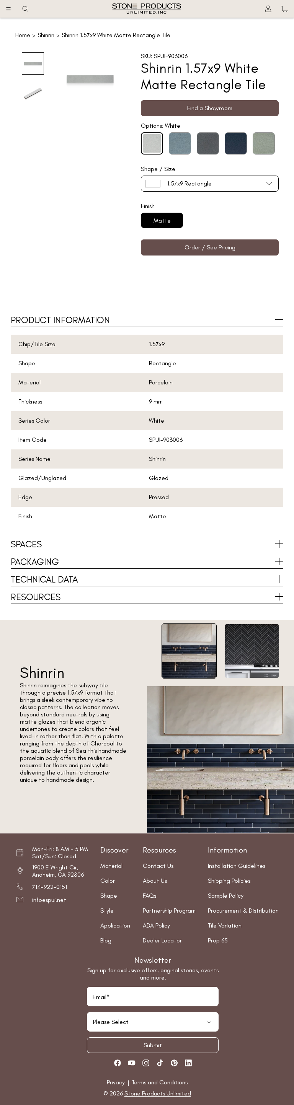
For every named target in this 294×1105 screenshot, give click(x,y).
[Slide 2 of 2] (252, 651)
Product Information (60, 319)
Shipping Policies (229, 880)
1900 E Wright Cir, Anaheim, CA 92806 (58, 871)
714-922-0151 (49, 886)
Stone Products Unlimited (157, 1093)
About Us (155, 880)
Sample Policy (225, 895)
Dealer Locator (162, 940)
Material (111, 865)
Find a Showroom (209, 108)
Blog (105, 940)
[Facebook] (117, 1063)
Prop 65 (218, 940)
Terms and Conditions (160, 1082)
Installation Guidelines (236, 865)
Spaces (26, 544)
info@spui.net (49, 899)
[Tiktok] (160, 1063)
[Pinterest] (174, 1063)
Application (115, 925)
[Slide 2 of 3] (33, 93)
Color (107, 880)
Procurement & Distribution (243, 910)
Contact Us (158, 865)
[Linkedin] (188, 1063)
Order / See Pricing (210, 247)
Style (107, 910)
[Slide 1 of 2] (189, 651)
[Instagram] (146, 1063)
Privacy (116, 1082)
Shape (108, 895)
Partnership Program (169, 910)
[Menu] (8, 9)
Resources (35, 596)
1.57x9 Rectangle (189, 183)
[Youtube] (131, 1063)
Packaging (35, 561)
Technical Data (44, 579)
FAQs (149, 895)
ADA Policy (156, 925)
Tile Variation (225, 925)
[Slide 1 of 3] (33, 63)
